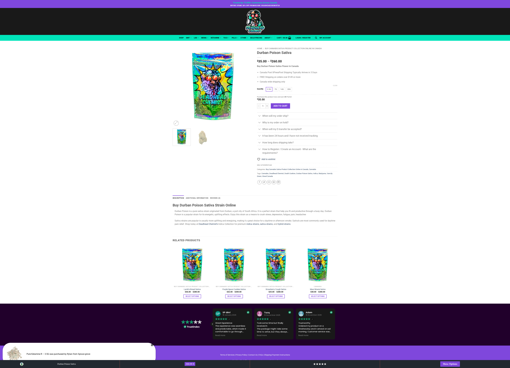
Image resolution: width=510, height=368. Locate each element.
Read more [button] (220, 335)
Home (259, 48)
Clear (335, 85)
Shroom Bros (255, 349)
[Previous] (177, 86)
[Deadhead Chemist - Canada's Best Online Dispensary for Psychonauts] (255, 21)
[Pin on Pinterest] (274, 182)
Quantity (260, 89)
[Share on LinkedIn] (278, 182)
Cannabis (312, 169)
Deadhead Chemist (276, 173)
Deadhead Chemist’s (208, 224)
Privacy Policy (241, 355)
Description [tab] (178, 198)
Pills (234, 38)
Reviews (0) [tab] (215, 198)
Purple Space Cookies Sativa (234, 289)
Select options (192, 296)
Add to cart (280, 106)
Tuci (225, 38)
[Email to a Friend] (269, 182)
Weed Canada (267, 176)
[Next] (248, 86)
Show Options (450, 364)
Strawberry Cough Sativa (276, 289)
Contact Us (253, 355)
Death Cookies (290, 173)
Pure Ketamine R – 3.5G (38, 354)
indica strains (252, 224)
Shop (181, 38)
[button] (284, 38)
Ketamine (215, 38)
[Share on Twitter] (264, 182)
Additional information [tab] (197, 198)
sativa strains (266, 224)
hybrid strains (284, 224)
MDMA (204, 38)
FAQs (261, 355)
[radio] (269, 89)
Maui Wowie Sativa (318, 289)
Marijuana (322, 173)
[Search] (316, 37)
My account (325, 38)
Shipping (267, 355)
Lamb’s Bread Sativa (192, 289)
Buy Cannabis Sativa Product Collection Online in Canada (293, 48)
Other (243, 38)
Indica (315, 173)
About (267, 38)
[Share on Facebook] (259, 182)
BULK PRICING (256, 38)
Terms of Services (227, 355)
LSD (195, 38)
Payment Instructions (281, 355)
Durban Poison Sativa (304, 173)
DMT (188, 38)
